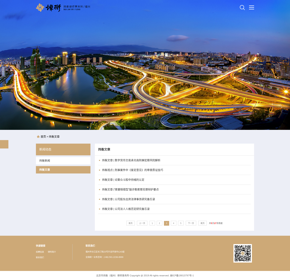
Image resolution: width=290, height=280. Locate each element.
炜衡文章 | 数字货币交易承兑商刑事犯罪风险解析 (131, 160)
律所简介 (52, 252)
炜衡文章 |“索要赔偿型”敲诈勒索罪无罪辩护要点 (130, 189)
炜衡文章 (54, 136)
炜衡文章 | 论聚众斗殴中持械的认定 (123, 179)
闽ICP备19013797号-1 (182, 275)
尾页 (203, 223)
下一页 (191, 223)
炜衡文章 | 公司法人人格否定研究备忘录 (126, 209)
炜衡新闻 (44, 160)
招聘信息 (40, 252)
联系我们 (40, 257)
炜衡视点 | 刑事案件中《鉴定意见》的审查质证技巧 (132, 170)
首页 (44, 136)
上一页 (142, 223)
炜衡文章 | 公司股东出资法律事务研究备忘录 (128, 199)
